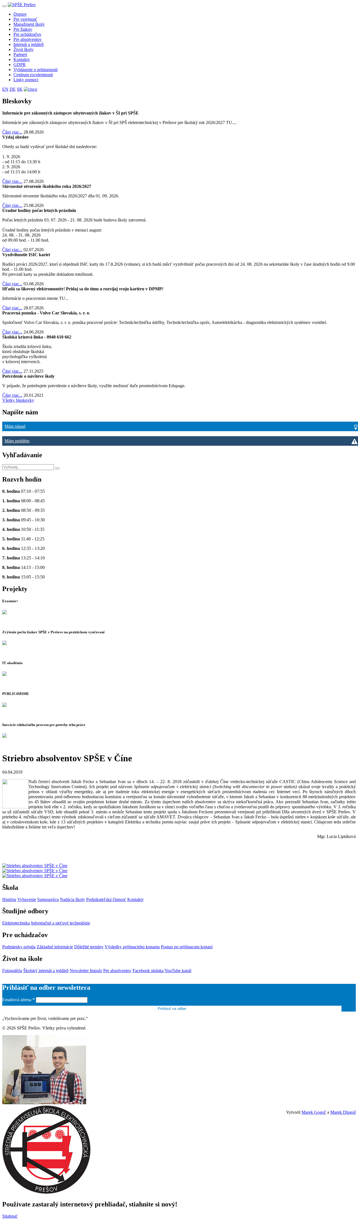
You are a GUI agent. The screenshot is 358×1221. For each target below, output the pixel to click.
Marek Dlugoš (343, 1112)
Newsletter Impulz (86, 970)
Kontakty (21, 59)
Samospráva (48, 899)
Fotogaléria (12, 970)
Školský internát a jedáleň (46, 970)
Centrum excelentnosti (33, 74)
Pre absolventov (27, 39)
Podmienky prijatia (19, 946)
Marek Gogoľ (314, 1112)
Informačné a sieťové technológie (60, 923)
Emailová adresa (18, 999)
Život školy (23, 49)
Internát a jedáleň (28, 44)
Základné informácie (55, 946)
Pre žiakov (22, 29)
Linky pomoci (25, 79)
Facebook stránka (148, 970)
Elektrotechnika (16, 923)
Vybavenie (26, 899)
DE (13, 89)
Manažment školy (29, 24)
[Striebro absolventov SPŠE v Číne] (34, 865)
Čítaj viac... (12, 132)
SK (20, 89)
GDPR (19, 64)
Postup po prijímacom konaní (187, 946)
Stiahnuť (10, 1216)
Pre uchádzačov (27, 34)
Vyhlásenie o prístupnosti (35, 69)
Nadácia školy (72, 899)
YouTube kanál (177, 970)
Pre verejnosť (25, 19)
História (9, 899)
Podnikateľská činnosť (106, 899)
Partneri (20, 54)
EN (5, 89)
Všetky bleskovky (18, 400)
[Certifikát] (30, 89)
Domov (20, 14)
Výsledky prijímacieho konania (132, 946)
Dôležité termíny (88, 946)
